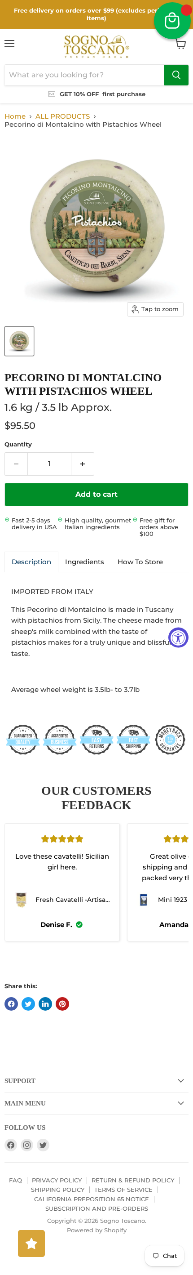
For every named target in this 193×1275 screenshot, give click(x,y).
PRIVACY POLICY (57, 1180)
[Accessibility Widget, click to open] (178, 638)
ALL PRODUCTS (62, 116)
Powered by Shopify (97, 1230)
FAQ (15, 1180)
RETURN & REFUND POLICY (133, 1180)
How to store (140, 561)
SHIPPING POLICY (57, 1189)
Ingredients (84, 561)
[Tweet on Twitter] (28, 1004)
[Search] (176, 75)
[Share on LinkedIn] (45, 1004)
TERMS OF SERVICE (123, 1189)
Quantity (18, 444)
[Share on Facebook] (11, 1004)
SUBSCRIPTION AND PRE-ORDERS (96, 1208)
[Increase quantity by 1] (82, 464)
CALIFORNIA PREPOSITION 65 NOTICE (91, 1199)
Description (31, 561)
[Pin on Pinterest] (62, 1004)
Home (15, 116)
